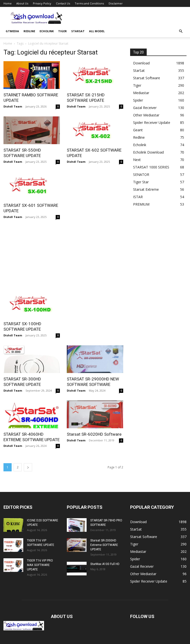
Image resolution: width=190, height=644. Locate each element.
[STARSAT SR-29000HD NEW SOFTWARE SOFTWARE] (95, 359)
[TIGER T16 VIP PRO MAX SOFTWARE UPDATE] (13, 565)
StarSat (78, 31)
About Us (22, 3)
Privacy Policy (42, 3)
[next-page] (28, 467)
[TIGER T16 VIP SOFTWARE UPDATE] (13, 545)
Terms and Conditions (89, 3)
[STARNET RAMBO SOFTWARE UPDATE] (31, 75)
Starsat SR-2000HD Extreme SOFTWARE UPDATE (104, 545)
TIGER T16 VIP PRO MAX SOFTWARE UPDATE (40, 565)
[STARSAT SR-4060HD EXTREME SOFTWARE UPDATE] (31, 414)
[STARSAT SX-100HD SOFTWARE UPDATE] (31, 304)
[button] (181, 31)
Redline (29, 31)
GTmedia (12, 31)
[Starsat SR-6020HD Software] (95, 414)
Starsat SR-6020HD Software (94, 434)
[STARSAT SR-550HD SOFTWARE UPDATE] (31, 130)
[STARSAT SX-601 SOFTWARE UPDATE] (31, 185)
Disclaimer (116, 3)
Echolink (47, 31)
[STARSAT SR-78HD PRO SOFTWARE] (77, 525)
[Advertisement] (128, 17)
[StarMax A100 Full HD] (77, 568)
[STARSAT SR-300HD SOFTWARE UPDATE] (31, 359)
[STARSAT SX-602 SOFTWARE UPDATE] (95, 130)
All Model (97, 31)
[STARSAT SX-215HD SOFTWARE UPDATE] (95, 75)
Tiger (62, 31)
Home (7, 3)
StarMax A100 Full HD (104, 564)
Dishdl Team (12, 106)
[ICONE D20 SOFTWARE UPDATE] (13, 525)
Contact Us (63, 3)
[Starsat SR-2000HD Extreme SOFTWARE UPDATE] (77, 545)
